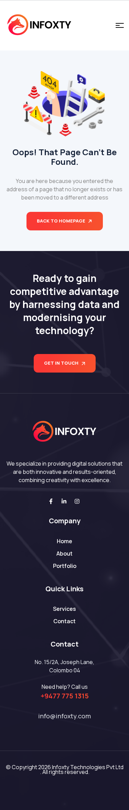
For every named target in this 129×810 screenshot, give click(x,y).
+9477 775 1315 (65, 695)
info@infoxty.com (64, 716)
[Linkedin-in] (64, 501)
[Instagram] (77, 501)
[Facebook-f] (51, 501)
